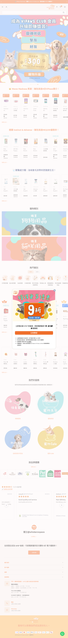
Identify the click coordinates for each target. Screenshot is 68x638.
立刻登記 (34, 333)
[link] (34, 305)
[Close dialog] (54, 290)
